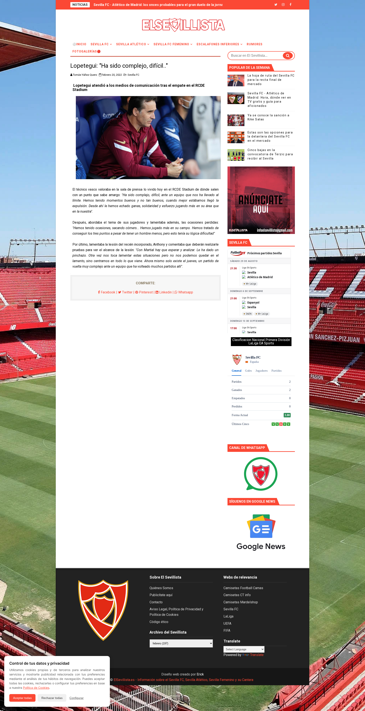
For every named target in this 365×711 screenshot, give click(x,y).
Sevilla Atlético (131, 44)
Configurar (76, 698)
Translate (257, 655)
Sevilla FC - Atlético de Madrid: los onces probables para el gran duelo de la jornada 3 (162, 5)
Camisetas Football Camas (243, 588)
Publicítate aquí (161, 595)
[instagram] (283, 5)
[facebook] (290, 5)
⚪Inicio (79, 44)
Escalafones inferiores (218, 44)
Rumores (255, 44)
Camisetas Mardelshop (240, 602)
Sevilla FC (100, 44)
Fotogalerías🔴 (86, 51)
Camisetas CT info (237, 595)
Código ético (159, 622)
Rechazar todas (52, 698)
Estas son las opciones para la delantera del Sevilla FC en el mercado (270, 136)
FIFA (226, 630)
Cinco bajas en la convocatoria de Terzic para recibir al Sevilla (270, 154)
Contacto (156, 602)
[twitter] (276, 5)
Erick (200, 674)
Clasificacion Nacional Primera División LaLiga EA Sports (261, 341)
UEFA (227, 624)
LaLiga (228, 616)
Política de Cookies (36, 687)
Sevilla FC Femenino (171, 44)
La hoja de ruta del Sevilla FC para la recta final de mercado (271, 79)
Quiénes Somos (161, 588)
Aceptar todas (22, 698)
